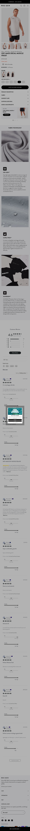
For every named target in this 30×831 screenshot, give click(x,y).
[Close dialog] (21, 408)
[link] (15, 411)
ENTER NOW (15, 419)
